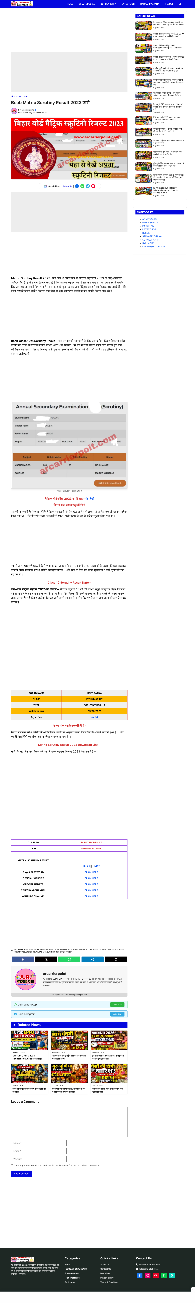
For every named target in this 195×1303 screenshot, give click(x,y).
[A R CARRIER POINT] (22, 4)
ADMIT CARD (149, 219)
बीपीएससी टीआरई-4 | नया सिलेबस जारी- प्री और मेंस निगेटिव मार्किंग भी (168, 130)
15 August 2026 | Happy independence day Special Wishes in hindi (165, 190)
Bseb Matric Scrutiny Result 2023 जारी (76, 950)
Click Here (155, 1264)
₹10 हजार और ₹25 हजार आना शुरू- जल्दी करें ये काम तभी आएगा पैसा (166, 118)
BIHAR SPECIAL (87, 4)
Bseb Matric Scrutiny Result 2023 (44, 950)
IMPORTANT (148, 225)
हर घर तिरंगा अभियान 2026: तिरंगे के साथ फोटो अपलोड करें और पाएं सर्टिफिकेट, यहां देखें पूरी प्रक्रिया (168, 177)
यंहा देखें (90, 498)
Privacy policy (106, 1278)
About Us (104, 1264)
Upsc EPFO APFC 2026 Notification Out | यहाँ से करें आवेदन (167, 46)
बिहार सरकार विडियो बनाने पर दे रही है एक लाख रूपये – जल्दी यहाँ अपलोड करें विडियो (168, 23)
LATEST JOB (128, 4)
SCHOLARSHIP (108, 4)
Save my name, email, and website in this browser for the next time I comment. (57, 1165)
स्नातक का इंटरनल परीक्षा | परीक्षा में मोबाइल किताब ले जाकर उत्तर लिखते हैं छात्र (168, 58)
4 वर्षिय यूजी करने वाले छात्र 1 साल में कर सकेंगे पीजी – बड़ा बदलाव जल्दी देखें (168, 69)
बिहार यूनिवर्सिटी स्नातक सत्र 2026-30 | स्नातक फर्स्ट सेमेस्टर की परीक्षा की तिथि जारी (168, 106)
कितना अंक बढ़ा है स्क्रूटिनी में (64, 952)
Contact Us (105, 1269)
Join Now (117, 1004)
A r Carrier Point (21, 950)
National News (73, 1278)
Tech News (70, 1282)
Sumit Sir (51, 952)
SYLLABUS (148, 243)
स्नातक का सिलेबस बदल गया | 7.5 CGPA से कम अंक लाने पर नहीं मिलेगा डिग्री (168, 34)
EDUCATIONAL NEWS (76, 1269)
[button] (180, 4)
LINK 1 (86, 866)
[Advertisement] (69, 31)
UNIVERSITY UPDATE (153, 246)
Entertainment (72, 1273)
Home (70, 4)
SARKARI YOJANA (149, 4)
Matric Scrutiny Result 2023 (105, 950)
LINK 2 (96, 866)
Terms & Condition (108, 1282)
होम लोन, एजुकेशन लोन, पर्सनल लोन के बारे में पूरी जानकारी (168, 141)
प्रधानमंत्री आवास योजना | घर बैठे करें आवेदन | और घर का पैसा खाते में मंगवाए (167, 94)
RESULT (169, 4)
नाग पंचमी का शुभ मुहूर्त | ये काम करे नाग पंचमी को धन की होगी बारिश (167, 153)
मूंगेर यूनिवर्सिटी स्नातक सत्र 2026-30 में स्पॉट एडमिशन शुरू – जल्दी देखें (168, 164)
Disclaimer (105, 1273)
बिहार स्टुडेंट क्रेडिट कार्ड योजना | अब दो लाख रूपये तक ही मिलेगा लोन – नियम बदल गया (168, 82)
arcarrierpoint (28, 110)
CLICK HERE (91, 872)
